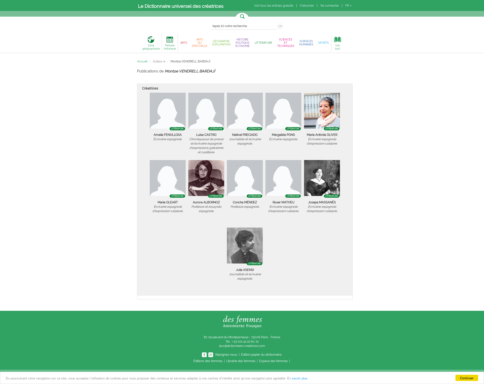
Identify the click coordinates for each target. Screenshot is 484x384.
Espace (273, 361)
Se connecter (329, 5)
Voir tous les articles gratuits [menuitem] (273, 5)
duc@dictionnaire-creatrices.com (242, 346)
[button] (183, 42)
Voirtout (337, 47)
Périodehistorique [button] (170, 47)
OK (280, 26)
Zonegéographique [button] (151, 47)
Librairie (240, 361)
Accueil (142, 61)
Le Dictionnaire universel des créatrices (180, 6)
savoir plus (299, 378)
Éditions (208, 361)
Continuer (467, 377)
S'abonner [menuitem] (307, 5)
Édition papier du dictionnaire (261, 354)
